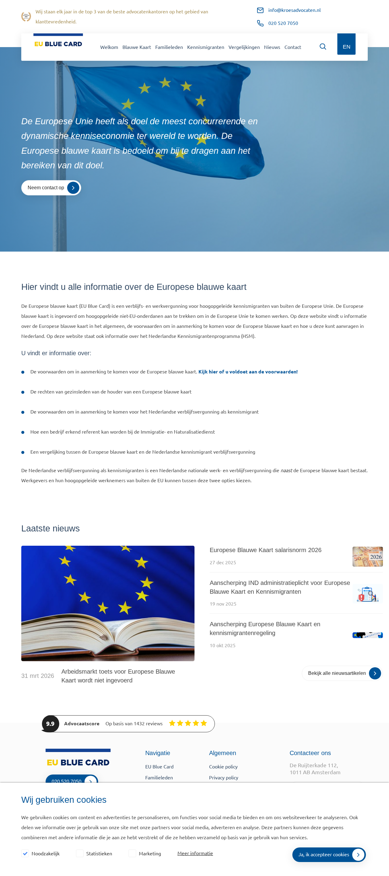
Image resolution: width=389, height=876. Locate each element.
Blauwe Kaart (136, 47)
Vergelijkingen (244, 47)
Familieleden (169, 47)
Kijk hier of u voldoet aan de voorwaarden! (248, 371)
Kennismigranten (205, 47)
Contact (292, 47)
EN (346, 47)
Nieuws (272, 47)
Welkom (109, 47)
